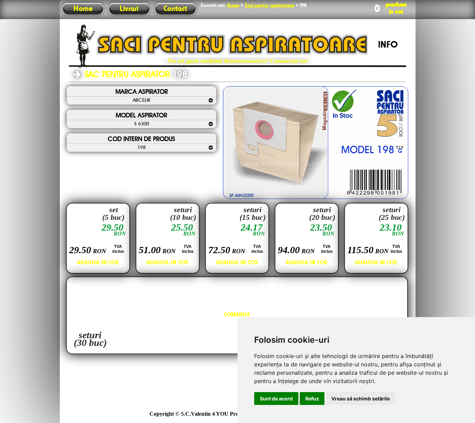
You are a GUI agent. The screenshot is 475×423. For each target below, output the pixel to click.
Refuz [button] (312, 398)
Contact (175, 9)
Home (82, 9)
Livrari (129, 9)
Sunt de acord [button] (276, 398)
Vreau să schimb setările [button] (360, 398)
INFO (388, 45)
